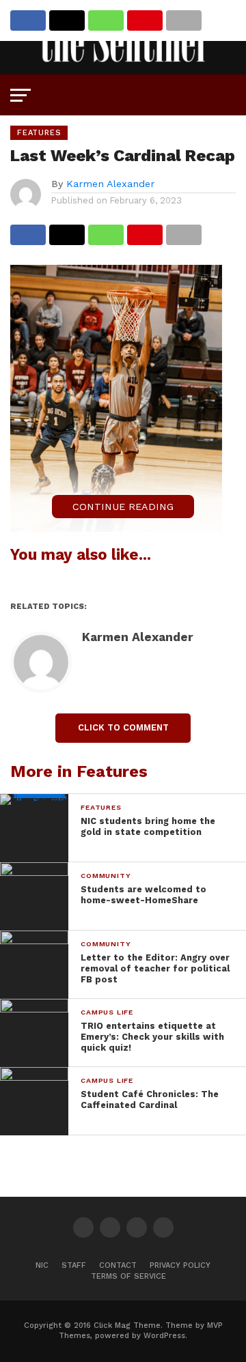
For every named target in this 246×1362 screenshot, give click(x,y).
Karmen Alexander (110, 183)
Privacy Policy (180, 1265)
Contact (118, 1265)
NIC (42, 1265)
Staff (74, 1265)
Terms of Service (128, 1276)
